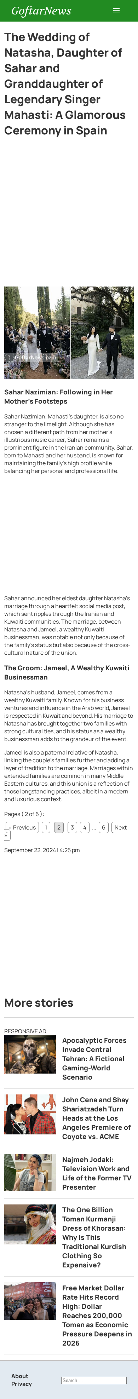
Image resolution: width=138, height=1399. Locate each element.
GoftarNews (41, 11)
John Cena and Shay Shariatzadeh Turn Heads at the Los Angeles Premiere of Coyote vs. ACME (96, 1118)
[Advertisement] (69, 215)
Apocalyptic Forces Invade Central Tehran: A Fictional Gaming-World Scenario (94, 1059)
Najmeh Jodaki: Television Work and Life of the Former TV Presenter (97, 1173)
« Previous (22, 827)
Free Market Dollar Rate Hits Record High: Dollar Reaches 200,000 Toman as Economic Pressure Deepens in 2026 (97, 1315)
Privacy (21, 1384)
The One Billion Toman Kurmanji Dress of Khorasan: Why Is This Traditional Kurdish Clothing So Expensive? (94, 1237)
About (19, 1376)
